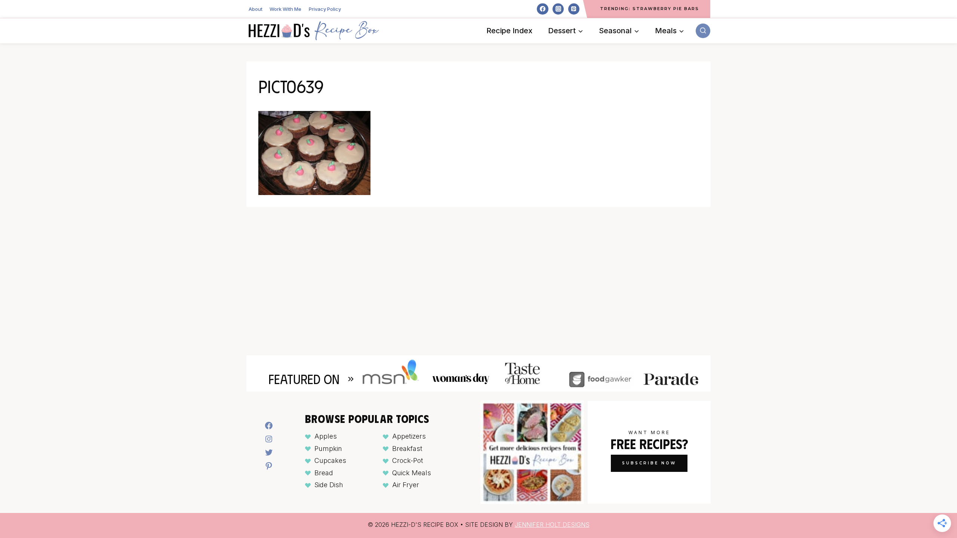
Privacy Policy (325, 9)
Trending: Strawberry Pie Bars (649, 8)
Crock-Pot (407, 460)
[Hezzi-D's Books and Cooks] (314, 30)
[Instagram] (558, 9)
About (255, 9)
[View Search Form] (703, 31)
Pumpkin (328, 448)
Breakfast (407, 448)
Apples (325, 436)
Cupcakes (330, 460)
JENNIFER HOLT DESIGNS (552, 524)
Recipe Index (509, 30)
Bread (323, 473)
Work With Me (285, 9)
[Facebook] (542, 9)
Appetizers (409, 436)
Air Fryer (405, 485)
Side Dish (328, 485)
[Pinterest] (573, 9)
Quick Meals (411, 473)
